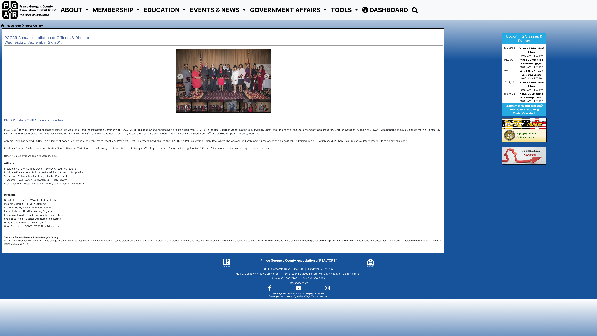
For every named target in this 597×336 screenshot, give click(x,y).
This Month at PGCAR (523, 109)
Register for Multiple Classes (523, 105)
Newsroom (14, 25)
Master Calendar (523, 113)
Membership (114, 10)
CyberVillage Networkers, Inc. (312, 296)
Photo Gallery (33, 25)
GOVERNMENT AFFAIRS (286, 10)
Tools (342, 10)
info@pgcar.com (298, 283)
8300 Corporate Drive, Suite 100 (283, 269)
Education (162, 10)
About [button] (72, 10)
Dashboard (388, 10)
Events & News (215, 10)
